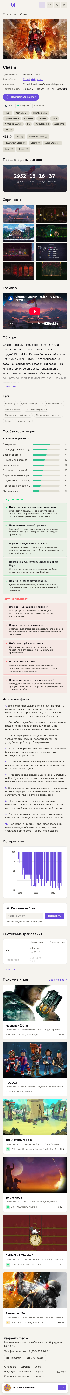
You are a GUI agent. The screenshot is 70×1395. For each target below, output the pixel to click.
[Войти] (64, 5)
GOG (18, 136)
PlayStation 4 (42, 124)
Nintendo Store (36, 136)
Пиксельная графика (36, 409)
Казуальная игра (54, 403)
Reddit (21, 149)
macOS (8, 129)
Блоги (38, 1366)
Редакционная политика (18, 1371)
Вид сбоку (10, 403)
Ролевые (28, 118)
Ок (62, 1387)
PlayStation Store (13, 143)
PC (28, 124)
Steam (34, 143)
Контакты (38, 1376)
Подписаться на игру (23, 97)
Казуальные (22, 113)
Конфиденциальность (16, 1376)
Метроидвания (12, 409)
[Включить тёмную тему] (57, 5)
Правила (41, 1371)
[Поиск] (50, 5)
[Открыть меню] (6, 5)
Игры (13, 14)
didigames (37, 79)
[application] (35, 872)
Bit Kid (26, 79)
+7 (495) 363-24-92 (39, 1351)
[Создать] (42, 5)
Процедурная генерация (48, 415)
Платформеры (40, 113)
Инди (7, 113)
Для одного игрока (30, 403)
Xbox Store (50, 143)
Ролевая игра (23, 421)
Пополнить (54, 915)
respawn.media (16, 1338)
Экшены (42, 118)
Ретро (8, 421)
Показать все (10, 386)
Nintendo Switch (13, 124)
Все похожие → (58, 979)
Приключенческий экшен (17, 415)
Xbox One (59, 124)
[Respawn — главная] (13, 5)
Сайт (7, 149)
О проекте (10, 1366)
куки (34, 1387)
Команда (25, 1366)
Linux (54, 118)
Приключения (12, 118)
